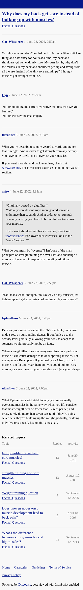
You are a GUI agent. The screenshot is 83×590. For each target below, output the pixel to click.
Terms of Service (60, 567)
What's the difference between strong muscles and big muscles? (22, 537)
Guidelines (38, 567)
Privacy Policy (11, 575)
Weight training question (20, 493)
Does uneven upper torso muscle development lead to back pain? (22, 512)
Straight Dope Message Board (21, 4)
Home (6, 567)
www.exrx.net (11, 167)
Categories (21, 567)
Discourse (24, 584)
